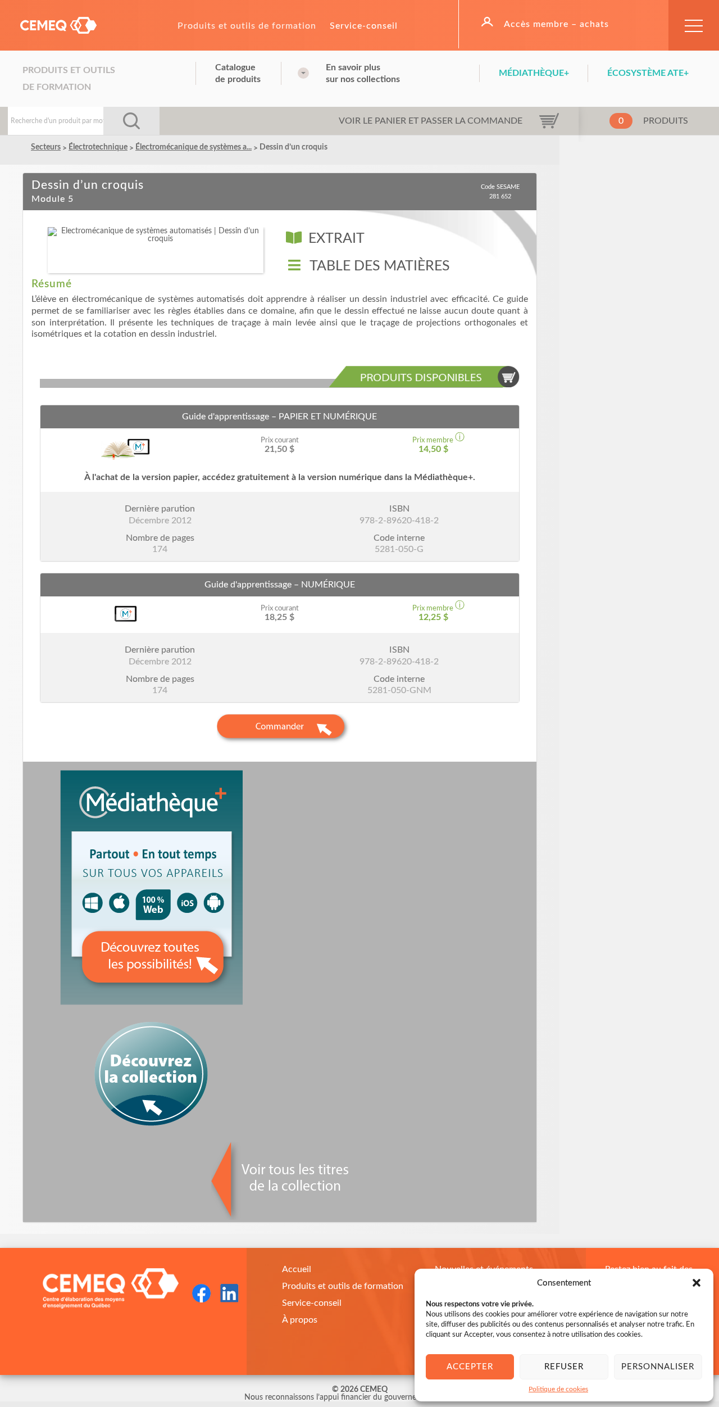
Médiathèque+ (534, 73)
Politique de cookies (558, 1389)
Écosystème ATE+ (648, 73)
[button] (696, 1282)
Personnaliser (657, 1367)
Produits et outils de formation (247, 25)
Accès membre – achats (556, 24)
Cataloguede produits (238, 73)
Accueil (296, 1269)
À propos (299, 1319)
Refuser (564, 1367)
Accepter (470, 1367)
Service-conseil (364, 25)
